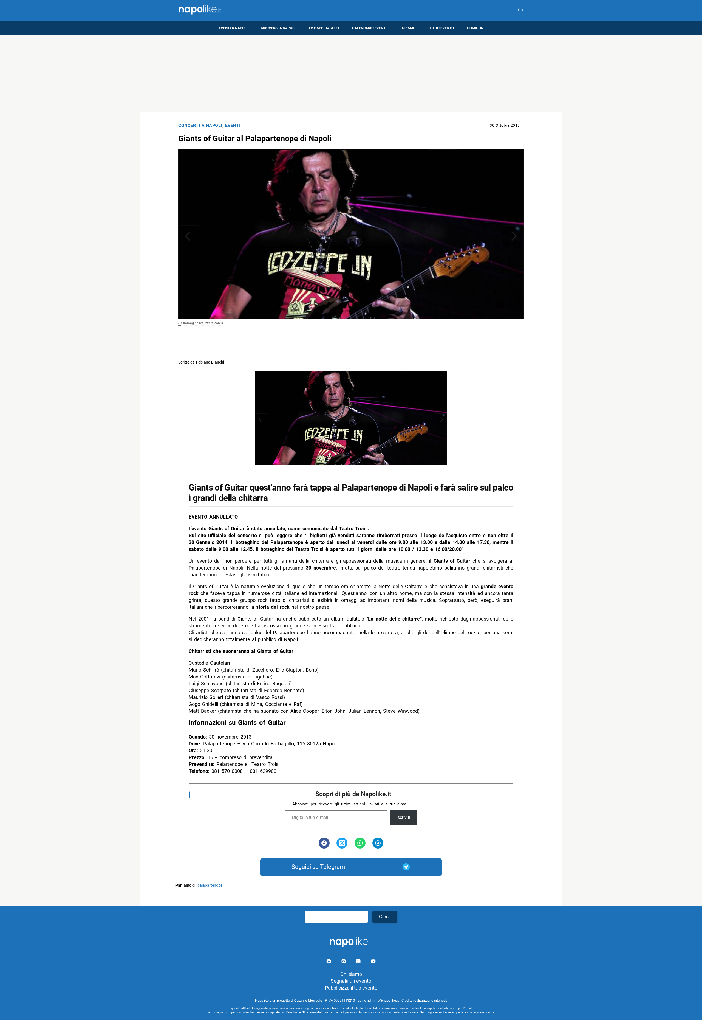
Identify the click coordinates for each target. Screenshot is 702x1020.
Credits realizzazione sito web (424, 1000)
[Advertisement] (351, 73)
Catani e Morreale (308, 1000)
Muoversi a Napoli (278, 28)
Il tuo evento (441, 28)
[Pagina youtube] (373, 962)
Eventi (233, 125)
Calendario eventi (369, 28)
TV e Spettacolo (323, 28)
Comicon (475, 28)
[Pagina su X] (359, 962)
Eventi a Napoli (233, 28)
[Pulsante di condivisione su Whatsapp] (360, 843)
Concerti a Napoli (200, 125)
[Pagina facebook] (329, 962)
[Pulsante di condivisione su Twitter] (341, 843)
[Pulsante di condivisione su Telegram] (377, 843)
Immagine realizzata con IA (203, 323)
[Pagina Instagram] (344, 962)
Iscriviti (403, 817)
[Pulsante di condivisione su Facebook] (324, 843)
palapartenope (209, 885)
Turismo (407, 28)
